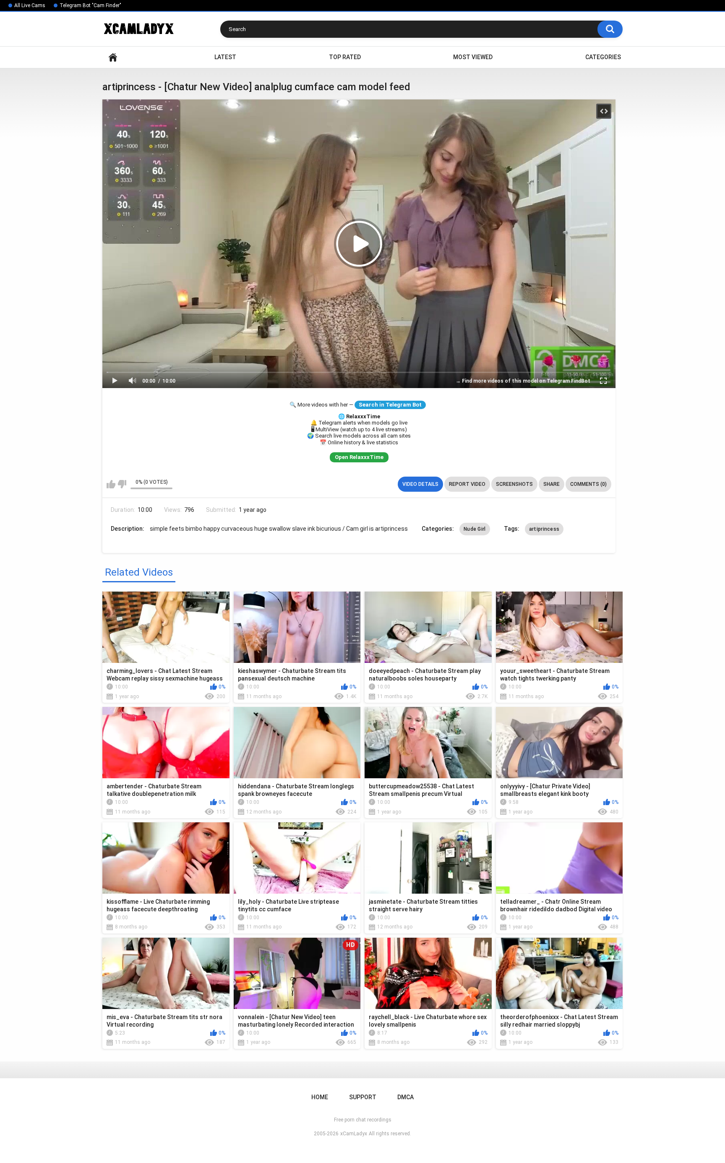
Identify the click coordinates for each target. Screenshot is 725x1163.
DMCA (405, 1097)
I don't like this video (121, 484)
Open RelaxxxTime (359, 457)
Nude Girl (475, 529)
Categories (603, 57)
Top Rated (345, 57)
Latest (225, 57)
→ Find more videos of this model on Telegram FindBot (523, 381)
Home (112, 57)
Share (551, 484)
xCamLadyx (353, 1134)
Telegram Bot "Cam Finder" (90, 5)
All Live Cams (29, 5)
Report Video (467, 484)
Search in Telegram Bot (390, 405)
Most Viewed (473, 57)
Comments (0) (588, 484)
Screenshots (514, 484)
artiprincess (544, 529)
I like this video (111, 484)
